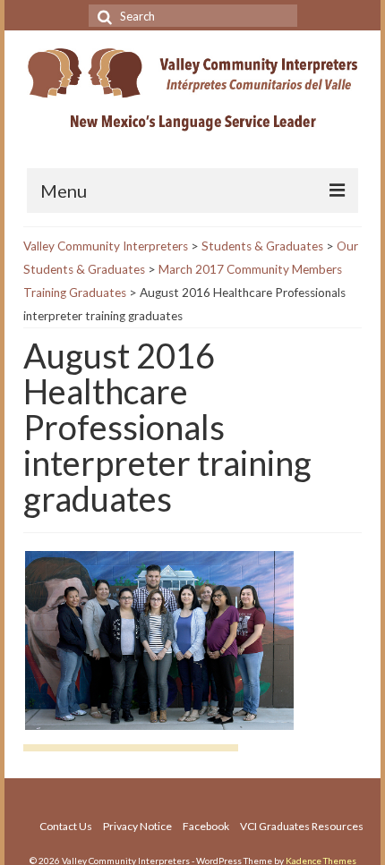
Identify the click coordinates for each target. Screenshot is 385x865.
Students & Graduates (262, 246)
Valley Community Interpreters (105, 246)
